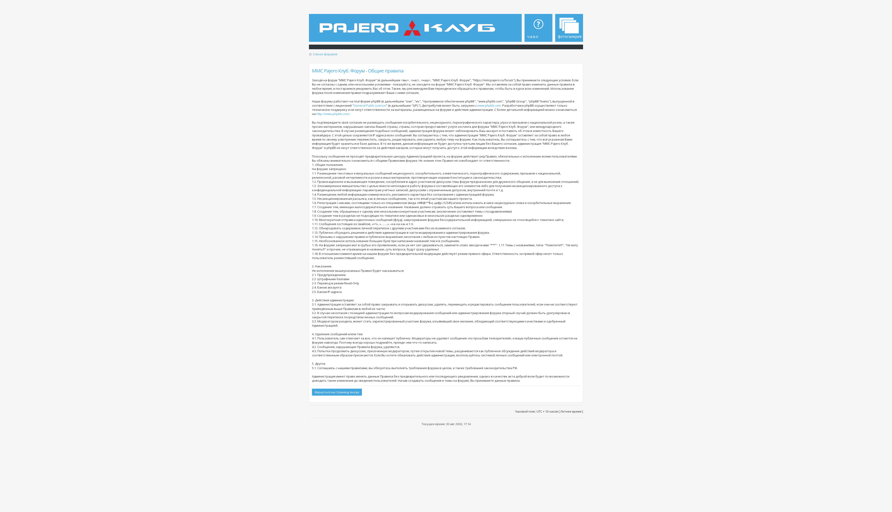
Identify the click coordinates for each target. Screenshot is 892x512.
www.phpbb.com (489, 105)
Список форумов (325, 54)
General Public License (370, 105)
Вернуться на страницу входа (337, 392)
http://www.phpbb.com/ (333, 114)
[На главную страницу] (408, 25)
